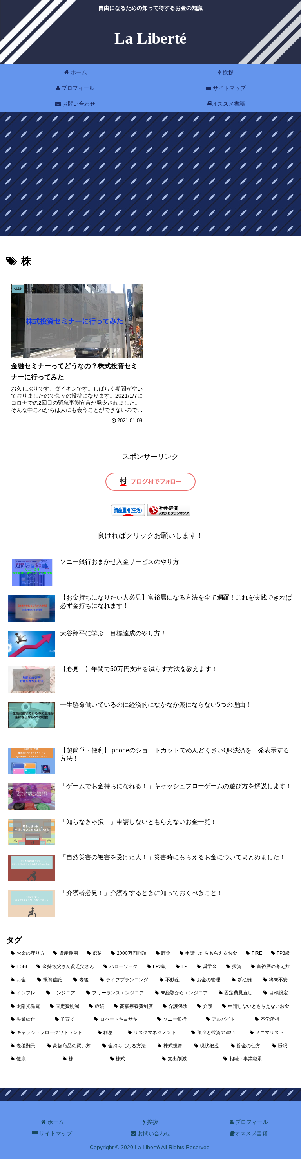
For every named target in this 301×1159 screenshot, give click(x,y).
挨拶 (151, 1122)
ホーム (55, 1122)
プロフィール (251, 1122)
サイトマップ (55, 1133)
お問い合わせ (153, 1133)
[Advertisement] (150, 176)
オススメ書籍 (251, 1133)
